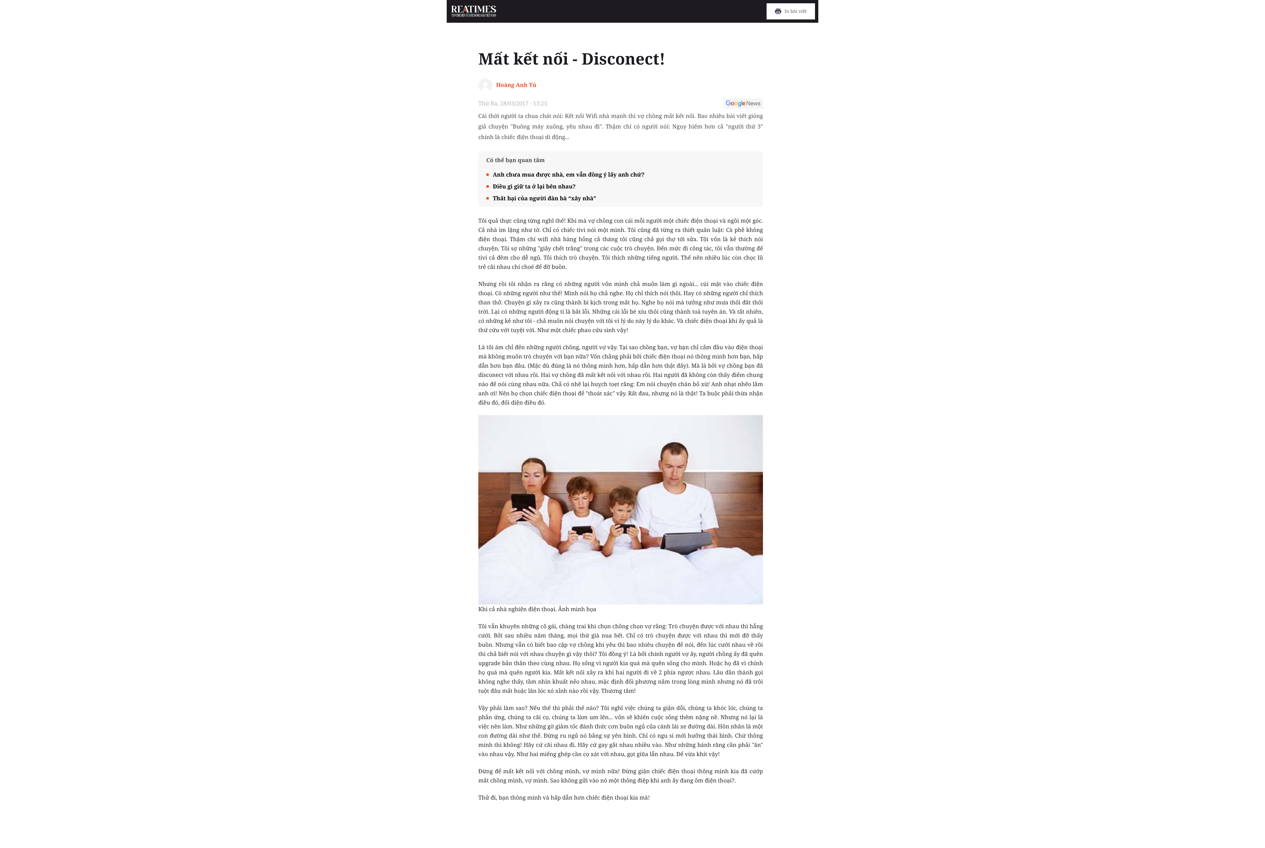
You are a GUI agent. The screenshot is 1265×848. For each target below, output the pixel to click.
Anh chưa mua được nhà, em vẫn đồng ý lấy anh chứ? (568, 174)
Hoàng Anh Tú (516, 85)
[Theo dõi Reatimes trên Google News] (743, 104)
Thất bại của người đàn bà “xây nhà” (544, 198)
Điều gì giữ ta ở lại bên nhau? (534, 186)
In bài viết (796, 11)
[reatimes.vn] (474, 11)
